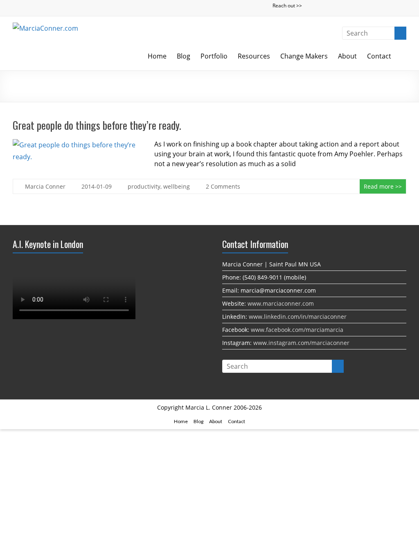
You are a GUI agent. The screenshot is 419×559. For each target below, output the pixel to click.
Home (157, 56)
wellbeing (176, 186)
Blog (183, 56)
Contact (379, 56)
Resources (254, 56)
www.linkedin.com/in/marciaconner (298, 316)
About (347, 56)
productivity (144, 186)
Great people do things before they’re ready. (97, 125)
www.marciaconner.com (281, 303)
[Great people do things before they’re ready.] (76, 144)
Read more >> (383, 186)
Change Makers (304, 56)
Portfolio (214, 56)
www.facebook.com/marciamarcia (297, 330)
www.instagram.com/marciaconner (301, 343)
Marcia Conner (45, 186)
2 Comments (223, 186)
